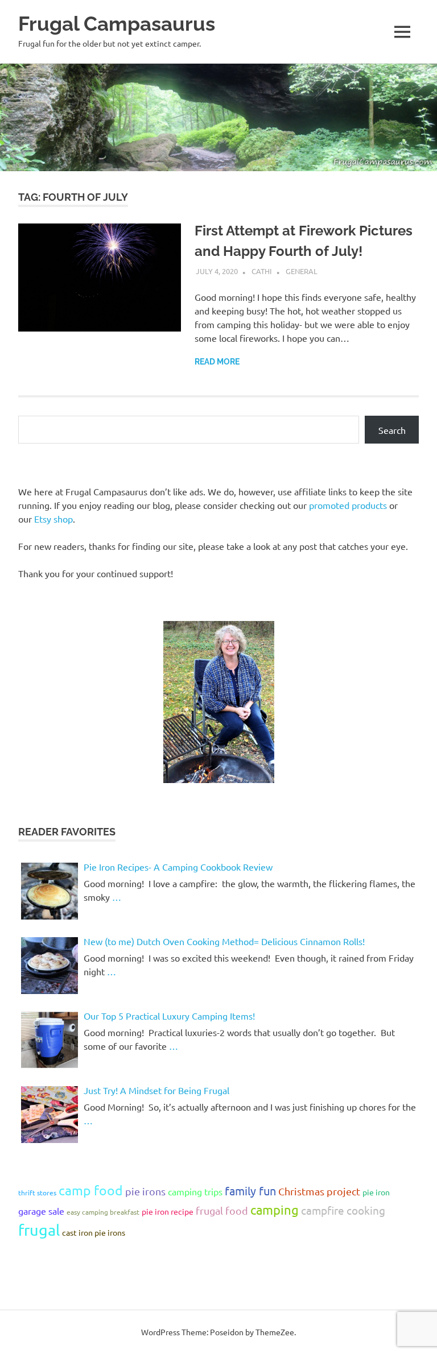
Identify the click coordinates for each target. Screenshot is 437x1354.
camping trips (195, 1191)
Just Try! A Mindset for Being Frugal (156, 1090)
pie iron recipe (167, 1211)
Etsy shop (53, 518)
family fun (250, 1190)
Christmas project (319, 1191)
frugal (39, 1229)
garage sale (41, 1210)
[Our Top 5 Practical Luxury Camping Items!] (49, 1040)
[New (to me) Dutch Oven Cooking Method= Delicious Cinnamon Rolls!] (49, 965)
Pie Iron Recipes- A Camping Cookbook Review (178, 866)
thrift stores (37, 1192)
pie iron (376, 1192)
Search (392, 430)
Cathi (262, 271)
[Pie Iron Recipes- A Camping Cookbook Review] (49, 891)
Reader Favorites (67, 832)
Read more (217, 361)
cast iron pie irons (93, 1232)
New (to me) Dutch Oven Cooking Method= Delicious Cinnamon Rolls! (224, 941)
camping (274, 1209)
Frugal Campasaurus (116, 23)
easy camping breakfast (103, 1211)
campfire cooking (343, 1210)
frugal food (222, 1210)
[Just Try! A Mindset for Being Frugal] (49, 1114)
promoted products (348, 505)
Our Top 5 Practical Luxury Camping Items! (169, 1015)
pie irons (145, 1191)
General (302, 271)
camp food (91, 1190)
